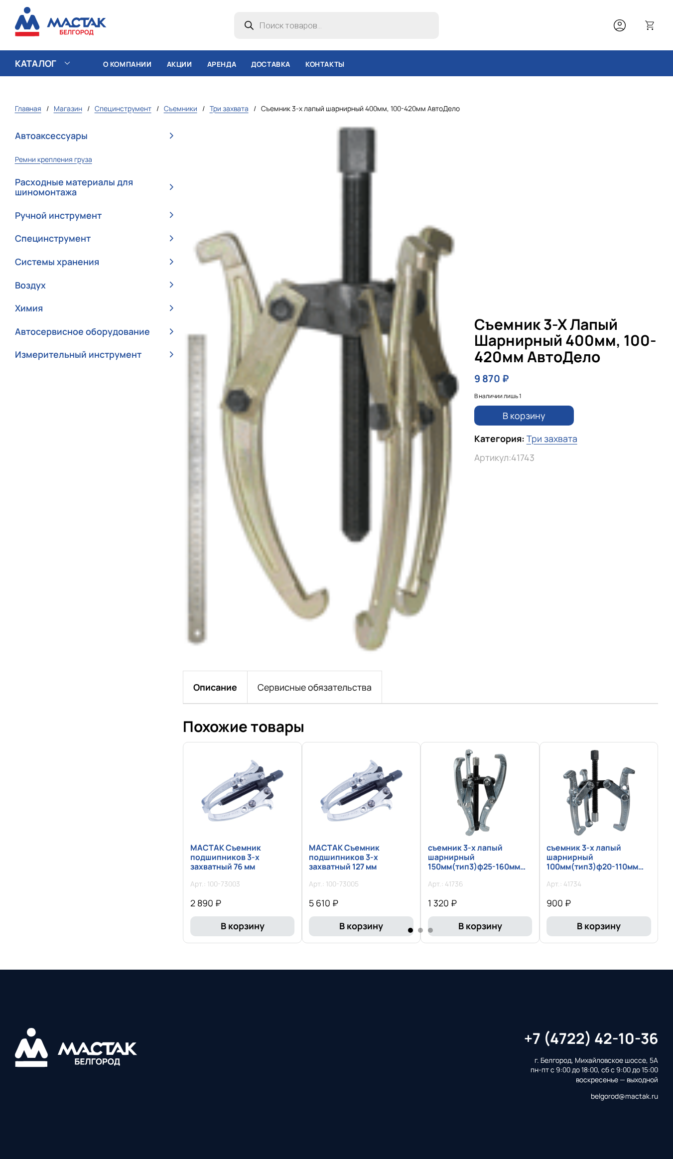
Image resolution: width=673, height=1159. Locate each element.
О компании (127, 64)
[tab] (215, 687)
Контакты (325, 64)
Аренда (222, 64)
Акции (179, 64)
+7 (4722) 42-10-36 (591, 1038)
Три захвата (229, 108)
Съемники (180, 108)
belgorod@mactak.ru (624, 1096)
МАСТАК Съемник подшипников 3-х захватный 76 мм (225, 857)
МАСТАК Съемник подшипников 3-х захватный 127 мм (344, 857)
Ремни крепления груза (53, 159)
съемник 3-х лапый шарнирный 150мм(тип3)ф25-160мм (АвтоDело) (474, 861)
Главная (28, 108)
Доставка (270, 64)
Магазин (68, 108)
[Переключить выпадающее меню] (67, 63)
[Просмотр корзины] (650, 25)
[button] (94, 136)
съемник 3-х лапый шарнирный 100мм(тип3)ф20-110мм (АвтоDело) (592, 861)
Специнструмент (123, 108)
